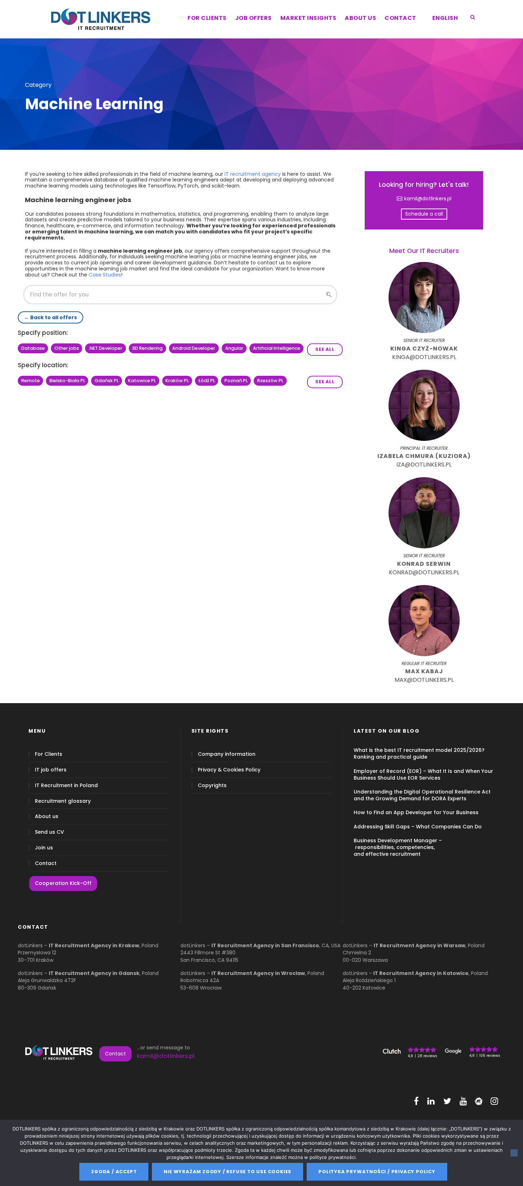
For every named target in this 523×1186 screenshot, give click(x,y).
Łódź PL (207, 381)
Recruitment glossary (63, 801)
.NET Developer (105, 348)
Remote (30, 381)
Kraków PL (177, 381)
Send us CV (49, 832)
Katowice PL (142, 381)
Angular (234, 348)
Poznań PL (236, 381)
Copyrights (212, 785)
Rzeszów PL (270, 381)
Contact (46, 863)
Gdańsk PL (106, 381)
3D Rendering (147, 348)
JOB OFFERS (253, 18)
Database (33, 348)
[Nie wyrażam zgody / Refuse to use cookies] (514, 1152)
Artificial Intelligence (276, 348)
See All (325, 349)
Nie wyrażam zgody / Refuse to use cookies (227, 1171)
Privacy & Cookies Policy (229, 770)
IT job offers (51, 770)
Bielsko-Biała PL (67, 381)
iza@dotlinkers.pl (423, 464)
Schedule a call (424, 213)
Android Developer (193, 348)
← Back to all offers (50, 317)
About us (46, 816)
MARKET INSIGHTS (308, 18)
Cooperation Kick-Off (63, 883)
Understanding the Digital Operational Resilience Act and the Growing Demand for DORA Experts (422, 795)
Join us (44, 848)
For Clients (48, 754)
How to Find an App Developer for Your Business (416, 812)
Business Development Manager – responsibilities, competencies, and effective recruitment (398, 847)
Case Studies (105, 274)
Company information (226, 754)
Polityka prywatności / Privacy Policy (376, 1171)
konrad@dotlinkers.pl (424, 572)
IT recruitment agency (252, 174)
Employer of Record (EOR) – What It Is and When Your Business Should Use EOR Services (423, 774)
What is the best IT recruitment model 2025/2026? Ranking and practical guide (419, 753)
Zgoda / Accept (114, 1171)
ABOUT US (360, 18)
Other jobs (66, 348)
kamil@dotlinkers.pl (427, 199)
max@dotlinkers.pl (424, 680)
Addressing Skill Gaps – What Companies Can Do (418, 826)
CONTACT (400, 18)
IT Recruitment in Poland (66, 785)
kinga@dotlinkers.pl (424, 357)
